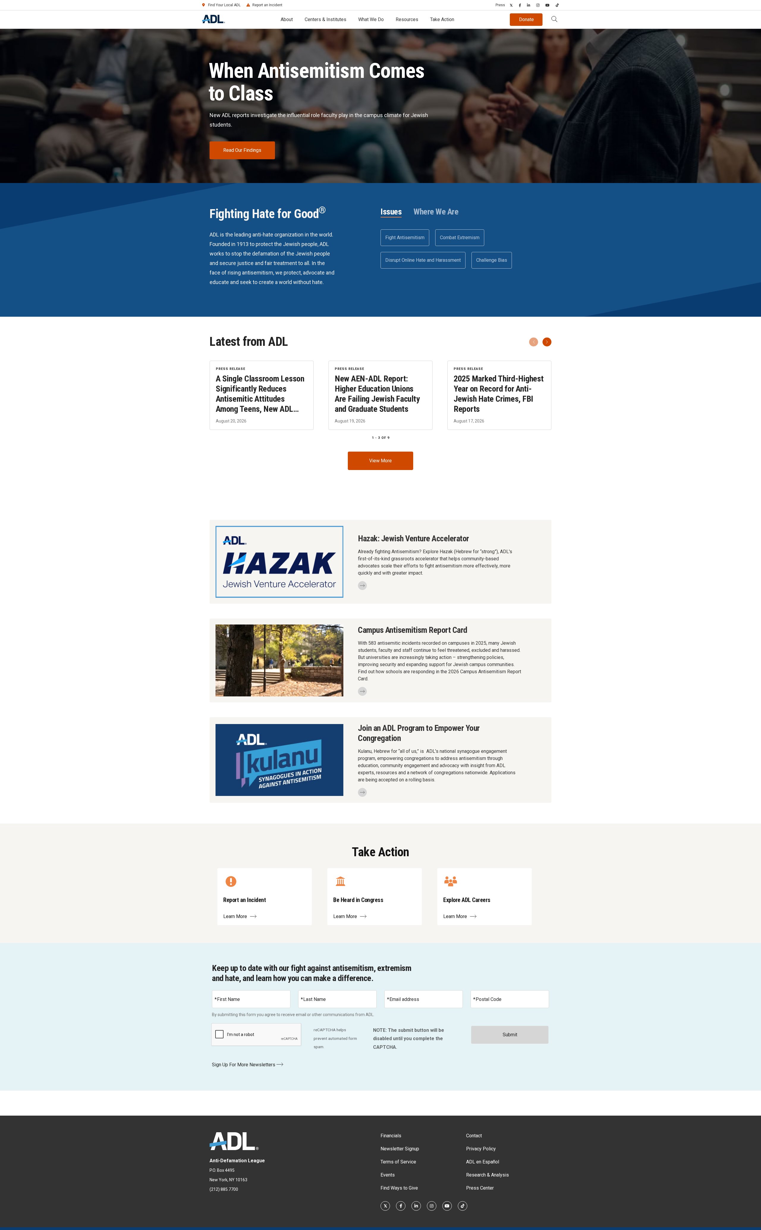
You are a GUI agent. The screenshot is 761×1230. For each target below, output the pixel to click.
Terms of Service (398, 1162)
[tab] (391, 212)
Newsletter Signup (399, 1149)
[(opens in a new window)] (385, 1206)
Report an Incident (267, 5)
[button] (554, 20)
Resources (407, 19)
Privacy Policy (481, 1149)
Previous (533, 342)
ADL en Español (482, 1162)
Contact (474, 1135)
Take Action (442, 19)
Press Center (480, 1188)
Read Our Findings (242, 150)
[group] (380, 395)
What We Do (371, 19)
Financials (390, 1135)
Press (500, 5)
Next (547, 342)
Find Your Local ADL (224, 5)
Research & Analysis (487, 1175)
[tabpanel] (465, 249)
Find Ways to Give (399, 1188)
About (287, 19)
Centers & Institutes (325, 19)
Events (387, 1175)
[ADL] (213, 21)
